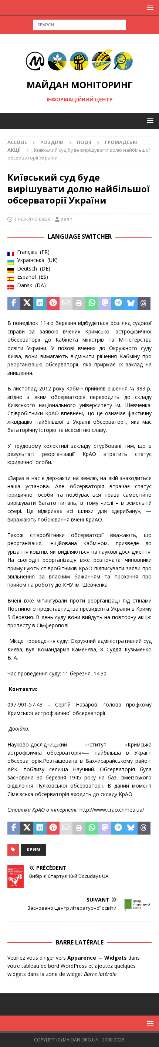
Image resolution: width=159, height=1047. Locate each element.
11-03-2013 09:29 (32, 219)
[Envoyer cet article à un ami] (66, 303)
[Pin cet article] (53, 303)
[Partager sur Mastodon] (104, 303)
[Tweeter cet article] (26, 303)
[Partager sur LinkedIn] (39, 303)
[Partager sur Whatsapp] (91, 303)
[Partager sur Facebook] (13, 303)
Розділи (52, 142)
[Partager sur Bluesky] (131, 303)
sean (66, 219)
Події (84, 142)
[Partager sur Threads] (144, 303)
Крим (33, 849)
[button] (149, 7)
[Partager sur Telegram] (117, 303)
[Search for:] (79, 24)
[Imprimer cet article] (78, 303)
